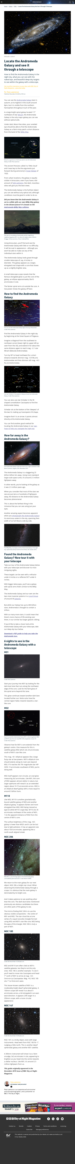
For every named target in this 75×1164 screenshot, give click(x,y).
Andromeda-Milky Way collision (16, 207)
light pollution (18, 183)
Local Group (33, 596)
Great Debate (31, 171)
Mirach (20, 115)
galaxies (18, 599)
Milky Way (24, 132)
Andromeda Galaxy (24, 100)
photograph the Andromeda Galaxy (25, 516)
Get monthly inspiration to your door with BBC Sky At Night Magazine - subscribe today (21, 87)
